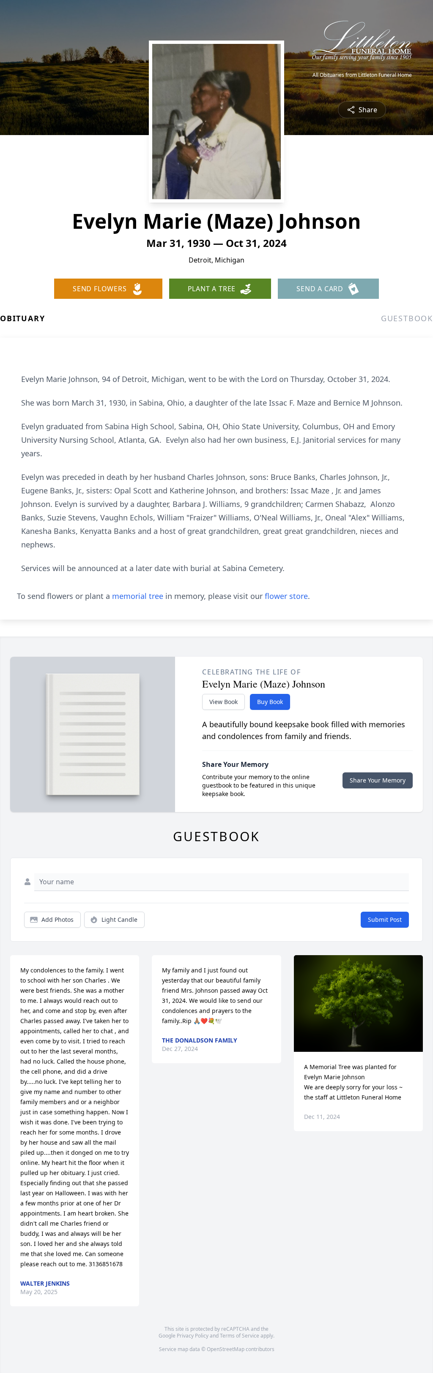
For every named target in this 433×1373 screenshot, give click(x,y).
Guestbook (407, 318)
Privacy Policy (192, 1335)
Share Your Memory (378, 780)
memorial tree (137, 596)
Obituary (22, 318)
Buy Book (270, 702)
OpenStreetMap (225, 1349)
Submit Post (385, 919)
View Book (223, 702)
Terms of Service (239, 1335)
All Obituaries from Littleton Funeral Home (362, 75)
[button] (358, 1003)
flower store (286, 596)
